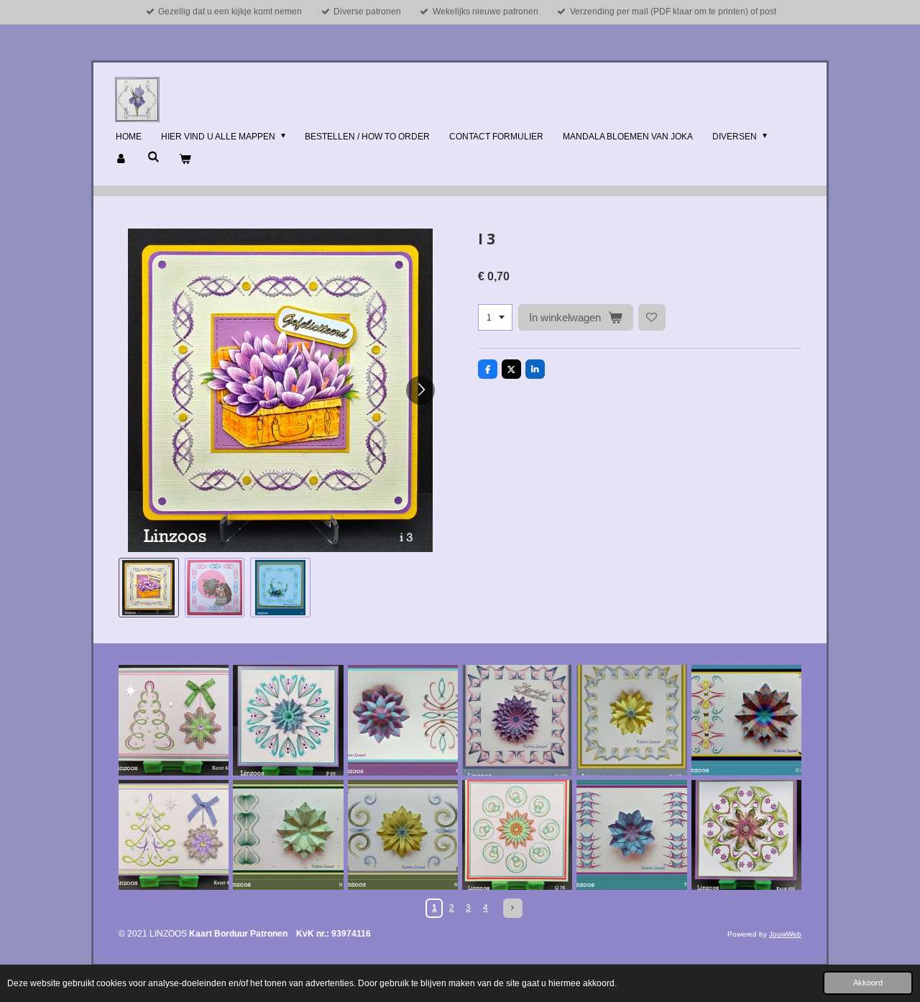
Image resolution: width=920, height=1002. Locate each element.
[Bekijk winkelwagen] (185, 159)
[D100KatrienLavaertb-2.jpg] (517, 720)
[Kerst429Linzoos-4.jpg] (173, 720)
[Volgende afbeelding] (420, 390)
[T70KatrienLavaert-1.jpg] (631, 835)
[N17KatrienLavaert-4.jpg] (403, 835)
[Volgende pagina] (513, 908)
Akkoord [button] (868, 982)
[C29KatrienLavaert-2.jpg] (403, 720)
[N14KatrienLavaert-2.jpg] (288, 835)
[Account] (122, 159)
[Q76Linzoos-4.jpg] (517, 835)
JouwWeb (785, 934)
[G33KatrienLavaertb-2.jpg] (746, 720)
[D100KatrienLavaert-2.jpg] (631, 720)
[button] (149, 588)
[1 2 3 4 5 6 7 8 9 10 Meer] (495, 317)
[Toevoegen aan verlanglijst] (652, 317)
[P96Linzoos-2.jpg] (288, 720)
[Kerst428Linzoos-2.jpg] (746, 835)
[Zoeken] (153, 156)
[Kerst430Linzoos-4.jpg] (173, 835)
